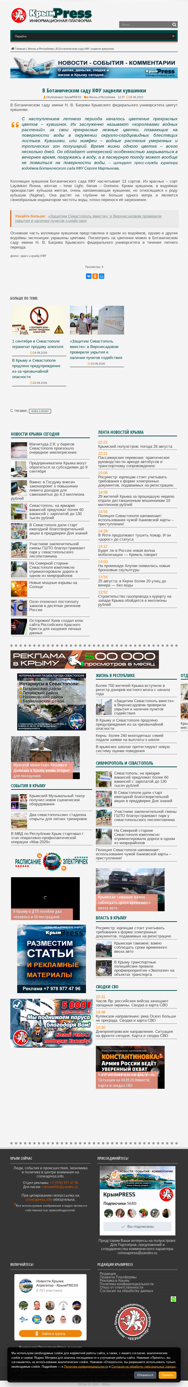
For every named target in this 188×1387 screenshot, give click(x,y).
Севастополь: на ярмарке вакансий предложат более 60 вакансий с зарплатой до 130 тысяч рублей (56, 511)
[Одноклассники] (95, 276)
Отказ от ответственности (121, 1287)
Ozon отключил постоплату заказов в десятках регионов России (54, 605)
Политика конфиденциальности (127, 1284)
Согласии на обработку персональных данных (143, 1366)
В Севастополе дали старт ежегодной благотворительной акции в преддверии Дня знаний (58, 529)
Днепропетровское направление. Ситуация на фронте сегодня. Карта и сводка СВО (134, 1033)
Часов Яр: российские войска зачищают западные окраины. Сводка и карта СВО (132, 1003)
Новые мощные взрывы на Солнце (53, 585)
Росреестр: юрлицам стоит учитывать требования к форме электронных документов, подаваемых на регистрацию (135, 481)
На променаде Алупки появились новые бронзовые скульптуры (134, 568)
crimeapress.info (38, 1199)
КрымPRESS (73, 97)
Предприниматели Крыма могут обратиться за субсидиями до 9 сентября (58, 467)
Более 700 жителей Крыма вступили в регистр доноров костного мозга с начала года (133, 689)
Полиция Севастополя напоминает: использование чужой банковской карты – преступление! (136, 520)
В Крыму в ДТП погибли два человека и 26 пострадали (37, 913)
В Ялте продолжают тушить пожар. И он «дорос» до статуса (134, 537)
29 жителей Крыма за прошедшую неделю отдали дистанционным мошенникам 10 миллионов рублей (136, 500)
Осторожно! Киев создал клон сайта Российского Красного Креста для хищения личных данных (56, 626)
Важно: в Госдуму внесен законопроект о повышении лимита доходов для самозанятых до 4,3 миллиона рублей (47, 490)
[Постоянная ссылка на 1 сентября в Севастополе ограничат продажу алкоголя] (39, 333)
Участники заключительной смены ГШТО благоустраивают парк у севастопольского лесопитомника (57, 550)
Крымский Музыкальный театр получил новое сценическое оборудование (57, 800)
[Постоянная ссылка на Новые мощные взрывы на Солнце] (19, 595)
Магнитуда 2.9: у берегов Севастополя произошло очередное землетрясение (53, 448)
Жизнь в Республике (41, 48)
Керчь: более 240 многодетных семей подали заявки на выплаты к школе (129, 737)
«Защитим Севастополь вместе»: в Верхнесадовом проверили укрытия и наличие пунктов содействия (144, 707)
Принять (167, 1375)
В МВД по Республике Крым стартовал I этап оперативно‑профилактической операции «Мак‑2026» (47, 838)
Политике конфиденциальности (86, 1366)
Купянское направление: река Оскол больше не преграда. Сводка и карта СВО (136, 1018)
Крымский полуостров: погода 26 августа (135, 446)
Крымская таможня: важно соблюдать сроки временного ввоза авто (124, 902)
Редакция (108, 1274)
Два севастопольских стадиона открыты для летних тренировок (58, 817)
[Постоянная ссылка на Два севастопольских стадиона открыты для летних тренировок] (19, 827)
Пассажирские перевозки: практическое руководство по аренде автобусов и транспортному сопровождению (133, 461)
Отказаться (145, 1375)
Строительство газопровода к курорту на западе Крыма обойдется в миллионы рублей (134, 600)
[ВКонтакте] (88, 276)
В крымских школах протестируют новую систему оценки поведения (133, 749)
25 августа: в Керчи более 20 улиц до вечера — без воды (132, 583)
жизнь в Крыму (40, 411)
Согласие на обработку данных (126, 1291)
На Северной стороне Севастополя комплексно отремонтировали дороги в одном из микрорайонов (53, 569)
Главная (20, 48)
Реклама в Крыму (115, 1280)
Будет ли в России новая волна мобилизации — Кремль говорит (128, 552)
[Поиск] (174, 24)
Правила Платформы (118, 1277)
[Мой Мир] (101, 276)
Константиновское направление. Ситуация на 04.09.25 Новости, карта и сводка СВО (126, 1080)
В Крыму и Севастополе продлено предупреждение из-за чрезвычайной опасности (129, 724)
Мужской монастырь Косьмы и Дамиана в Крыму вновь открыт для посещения (41, 770)
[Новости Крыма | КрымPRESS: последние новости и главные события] (51, 22)
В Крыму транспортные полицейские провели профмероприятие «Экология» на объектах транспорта (144, 968)
